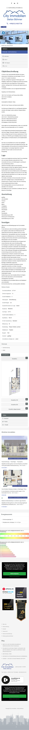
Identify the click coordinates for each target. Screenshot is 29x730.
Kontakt (4, 629)
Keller (4, 350)
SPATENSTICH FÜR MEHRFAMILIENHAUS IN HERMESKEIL (15, 656)
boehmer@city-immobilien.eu (15, 7)
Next (27, 37)
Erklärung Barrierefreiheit (8, 636)
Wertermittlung (6, 626)
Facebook (6, 418)
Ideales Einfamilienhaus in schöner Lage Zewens (14, 500)
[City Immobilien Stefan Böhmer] (14, 15)
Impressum (5, 631)
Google (6, 424)
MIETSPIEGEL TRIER (7, 653)
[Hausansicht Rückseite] (14, 40)
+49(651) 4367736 (15, 23)
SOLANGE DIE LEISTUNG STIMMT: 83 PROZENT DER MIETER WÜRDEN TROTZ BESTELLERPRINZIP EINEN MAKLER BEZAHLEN (14, 650)
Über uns (4, 624)
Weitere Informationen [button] (14, 576)
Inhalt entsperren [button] (14, 573)
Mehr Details (23, 465)
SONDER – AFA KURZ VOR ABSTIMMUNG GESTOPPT (14, 658)
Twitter (6, 421)
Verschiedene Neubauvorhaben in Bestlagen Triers (14, 489)
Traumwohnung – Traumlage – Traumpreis (12, 461)
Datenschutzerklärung (7, 633)
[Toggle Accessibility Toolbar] (3, 33)
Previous (1, 37)
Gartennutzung (6, 347)
